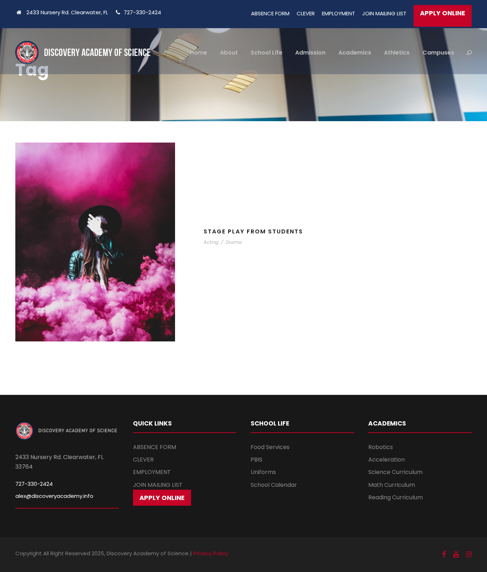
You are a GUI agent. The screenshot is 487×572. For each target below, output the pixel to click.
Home (198, 52)
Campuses (438, 52)
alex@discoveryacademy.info (54, 496)
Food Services (270, 447)
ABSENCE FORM (270, 13)
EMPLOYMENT (338, 13)
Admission (310, 52)
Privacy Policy (210, 553)
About (229, 52)
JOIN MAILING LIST (384, 13)
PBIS (256, 459)
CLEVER (306, 13)
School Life (266, 52)
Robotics (380, 447)
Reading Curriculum (395, 497)
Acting (211, 242)
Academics (354, 52)
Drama (234, 242)
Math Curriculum (391, 485)
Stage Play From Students (253, 231)
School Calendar (274, 485)
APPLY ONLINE (442, 13)
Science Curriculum (395, 472)
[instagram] (469, 554)
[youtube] (456, 554)
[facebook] (444, 554)
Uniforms (263, 472)
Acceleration (386, 459)
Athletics (397, 52)
